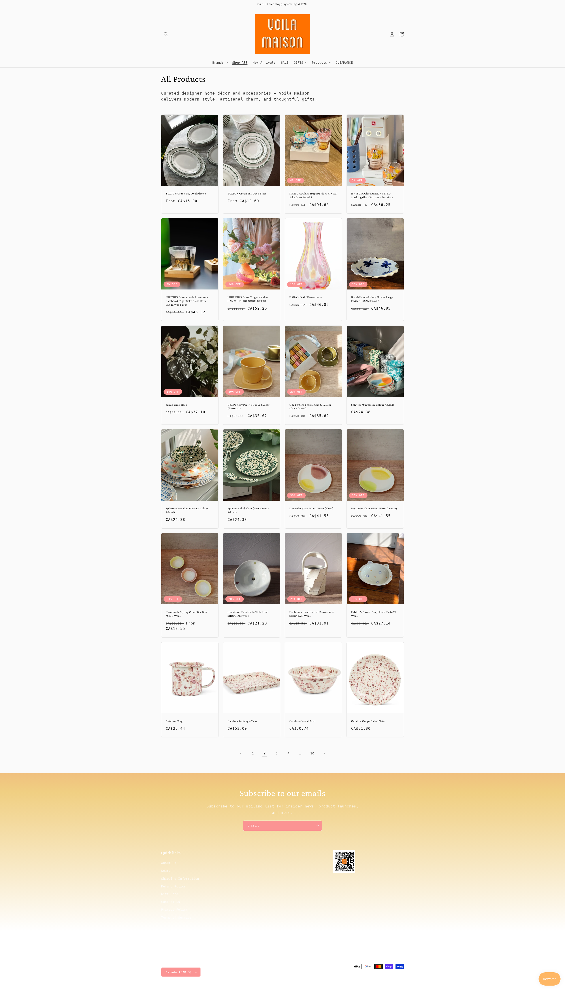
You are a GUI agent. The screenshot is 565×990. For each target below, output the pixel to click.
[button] (166, 34)
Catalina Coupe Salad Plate (368, 721)
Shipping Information (180, 878)
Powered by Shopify (390, 975)
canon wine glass (176, 404)
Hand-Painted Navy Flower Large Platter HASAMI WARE (372, 299)
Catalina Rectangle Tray (242, 721)
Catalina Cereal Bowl (302, 721)
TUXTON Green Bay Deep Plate (247, 193)
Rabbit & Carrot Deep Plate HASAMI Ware (373, 613)
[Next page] (324, 753)
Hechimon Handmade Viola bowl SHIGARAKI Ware (248, 613)
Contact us (170, 902)
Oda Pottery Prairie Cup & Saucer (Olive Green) (310, 406)
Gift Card (169, 894)
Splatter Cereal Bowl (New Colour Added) (187, 510)
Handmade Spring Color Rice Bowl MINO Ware (187, 613)
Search (167, 870)
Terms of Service (176, 917)
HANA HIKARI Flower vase (305, 297)
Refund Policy (173, 886)
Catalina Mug (174, 721)
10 (312, 753)
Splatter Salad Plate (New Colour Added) (248, 510)
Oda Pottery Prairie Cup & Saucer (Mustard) (248, 406)
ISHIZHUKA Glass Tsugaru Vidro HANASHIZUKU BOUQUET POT (247, 299)
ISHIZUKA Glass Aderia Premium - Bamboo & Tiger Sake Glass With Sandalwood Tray (187, 300)
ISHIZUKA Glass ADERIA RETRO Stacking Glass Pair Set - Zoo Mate (372, 195)
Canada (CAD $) (179, 972)
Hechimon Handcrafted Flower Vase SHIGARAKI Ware (311, 613)
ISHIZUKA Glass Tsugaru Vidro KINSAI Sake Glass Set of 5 (313, 195)
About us (168, 863)
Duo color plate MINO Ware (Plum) (311, 508)
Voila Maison (366, 975)
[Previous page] (241, 753)
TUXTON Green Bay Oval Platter (186, 193)
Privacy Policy (174, 909)
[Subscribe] (317, 826)
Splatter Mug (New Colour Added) (372, 404)
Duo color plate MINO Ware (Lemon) (374, 508)
